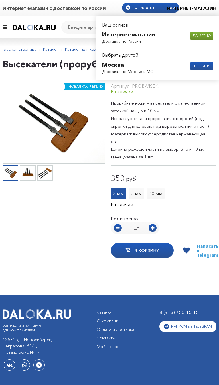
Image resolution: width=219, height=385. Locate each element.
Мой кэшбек (109, 346)
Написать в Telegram (153, 7)
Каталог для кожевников (89, 49)
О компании (109, 320)
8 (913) (179, 312)
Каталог (50, 49)
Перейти (202, 66)
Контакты (106, 338)
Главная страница (19, 49)
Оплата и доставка (115, 329)
